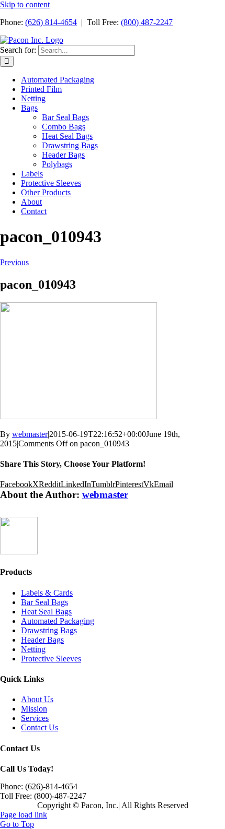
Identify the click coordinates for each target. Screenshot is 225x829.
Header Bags (42, 639)
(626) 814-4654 (51, 22)
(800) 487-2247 (147, 22)
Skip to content (25, 4)
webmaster (30, 434)
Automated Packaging (57, 621)
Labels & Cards (47, 592)
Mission (34, 708)
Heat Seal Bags (46, 611)
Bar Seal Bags (44, 602)
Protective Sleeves (51, 658)
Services (35, 718)
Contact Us (39, 727)
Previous (14, 262)
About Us (37, 699)
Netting (33, 649)
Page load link (23, 814)
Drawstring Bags (49, 630)
